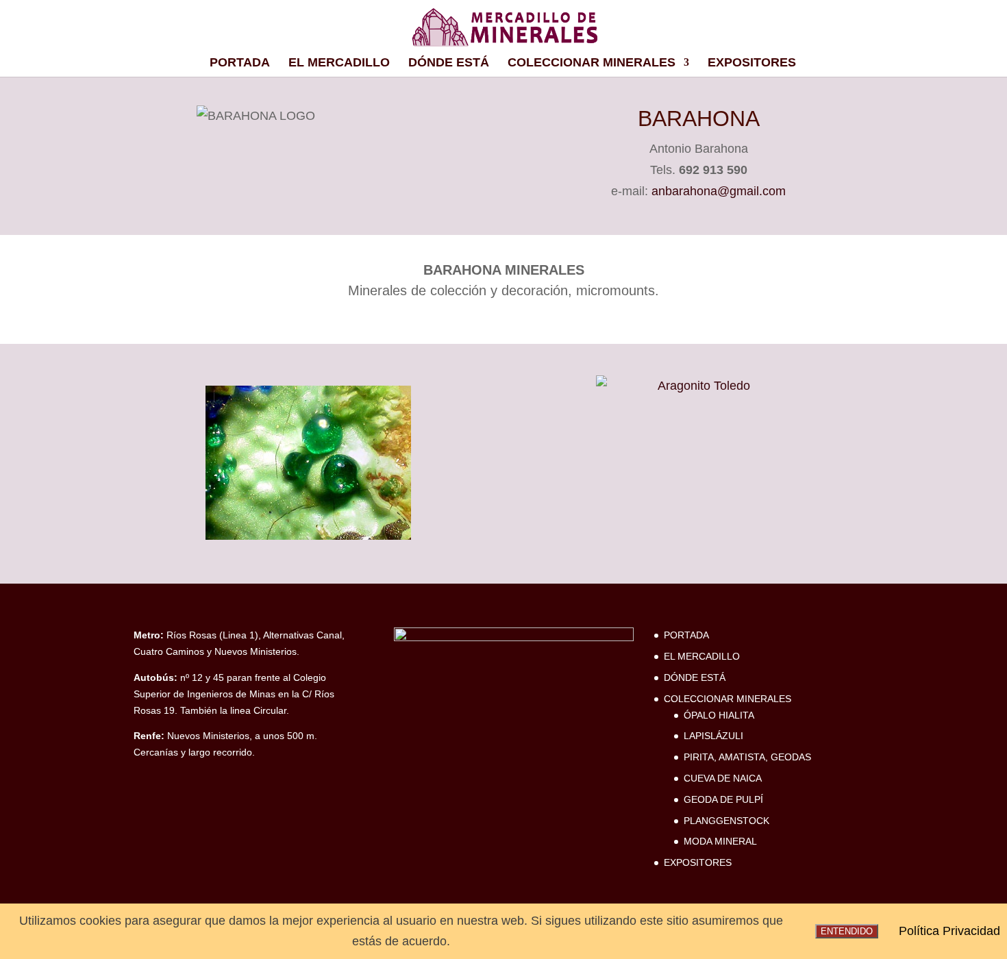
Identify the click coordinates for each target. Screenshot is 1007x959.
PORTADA (240, 63)
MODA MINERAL (720, 841)
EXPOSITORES (752, 63)
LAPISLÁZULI (713, 735)
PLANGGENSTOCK (726, 820)
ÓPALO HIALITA (719, 715)
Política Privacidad (949, 931)
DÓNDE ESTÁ (448, 63)
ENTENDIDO (847, 931)
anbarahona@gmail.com (718, 191)
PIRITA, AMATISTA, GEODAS (747, 756)
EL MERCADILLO (339, 63)
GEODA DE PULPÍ (723, 799)
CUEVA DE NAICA (723, 778)
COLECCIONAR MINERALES (591, 63)
